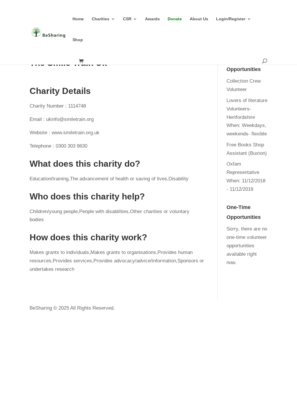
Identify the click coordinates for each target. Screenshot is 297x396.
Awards (152, 19)
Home (78, 19)
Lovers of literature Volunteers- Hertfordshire (247, 109)
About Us (199, 19)
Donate (175, 19)
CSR (127, 19)
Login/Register (230, 19)
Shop (78, 40)
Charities (100, 19)
